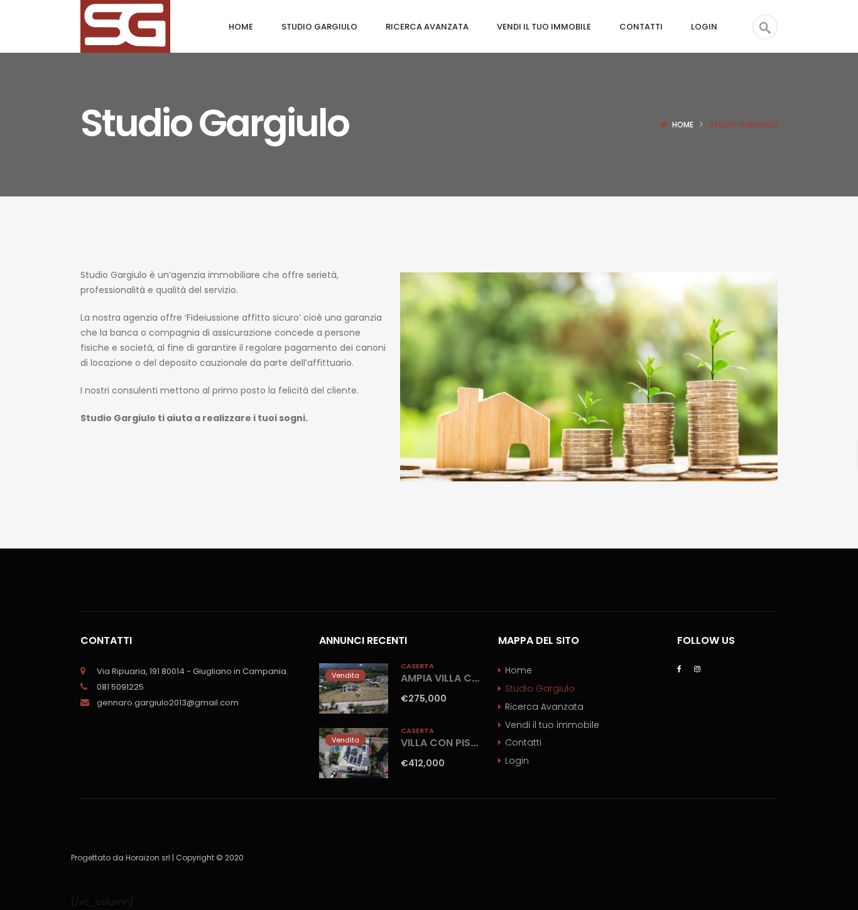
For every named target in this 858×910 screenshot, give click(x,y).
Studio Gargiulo (540, 688)
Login (517, 760)
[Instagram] (697, 668)
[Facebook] (679, 668)
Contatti (523, 742)
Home (682, 124)
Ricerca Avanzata (544, 706)
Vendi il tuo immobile (552, 725)
